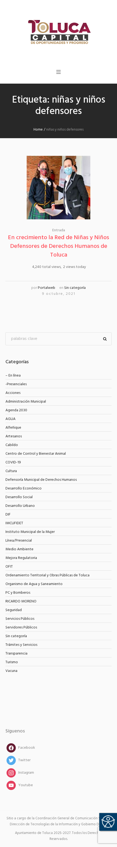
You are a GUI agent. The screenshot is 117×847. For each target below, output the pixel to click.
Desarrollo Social (19, 497)
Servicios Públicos (19, 619)
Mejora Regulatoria (21, 558)
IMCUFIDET (14, 523)
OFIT (9, 567)
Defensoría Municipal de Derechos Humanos (41, 480)
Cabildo (11, 445)
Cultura (11, 471)
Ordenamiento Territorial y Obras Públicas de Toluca (47, 575)
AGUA (10, 419)
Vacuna (11, 671)
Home (38, 129)
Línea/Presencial (18, 541)
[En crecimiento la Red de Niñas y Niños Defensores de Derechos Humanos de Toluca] (58, 187)
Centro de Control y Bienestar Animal (35, 454)
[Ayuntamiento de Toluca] (58, 31)
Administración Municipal (25, 402)
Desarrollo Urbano (20, 506)
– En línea (13, 375)
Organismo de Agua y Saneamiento (34, 584)
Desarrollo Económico (23, 488)
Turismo (11, 662)
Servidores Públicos (21, 627)
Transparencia (16, 653)
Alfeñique (13, 428)
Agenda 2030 (16, 410)
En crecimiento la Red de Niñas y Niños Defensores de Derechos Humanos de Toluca (58, 246)
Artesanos (13, 436)
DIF (8, 514)
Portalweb (46, 288)
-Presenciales (16, 384)
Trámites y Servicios (21, 645)
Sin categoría (75, 288)
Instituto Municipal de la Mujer (30, 532)
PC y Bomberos (17, 593)
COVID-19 (13, 462)
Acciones (12, 393)
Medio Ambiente (19, 549)
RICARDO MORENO (20, 601)
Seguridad (13, 610)
